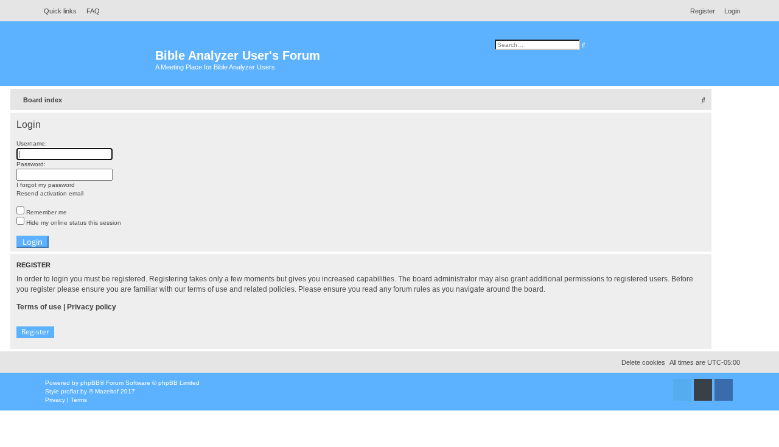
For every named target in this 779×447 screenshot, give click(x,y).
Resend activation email (49, 193)
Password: (31, 164)
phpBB (90, 382)
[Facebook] (723, 390)
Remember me (45, 212)
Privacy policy (91, 307)
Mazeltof (107, 391)
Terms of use (38, 307)
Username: (31, 143)
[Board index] (97, 61)
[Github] (703, 390)
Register (35, 331)
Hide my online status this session (72, 222)
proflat (70, 391)
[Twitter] (682, 390)
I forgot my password (45, 184)
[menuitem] (90, 11)
